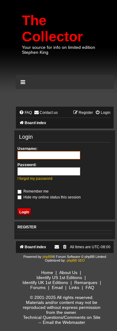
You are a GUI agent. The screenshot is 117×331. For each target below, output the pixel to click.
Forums (38, 287)
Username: (27, 149)
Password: (27, 165)
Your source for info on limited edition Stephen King (58, 50)
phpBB (47, 257)
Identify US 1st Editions (59, 277)
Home (47, 272)
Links (74, 287)
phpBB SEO (76, 260)
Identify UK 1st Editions (45, 282)
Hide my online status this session (51, 197)
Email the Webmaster (64, 322)
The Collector (52, 28)
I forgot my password (34, 178)
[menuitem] (25, 113)
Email (57, 287)
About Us (68, 272)
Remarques (85, 282)
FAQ (89, 287)
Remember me (35, 191)
